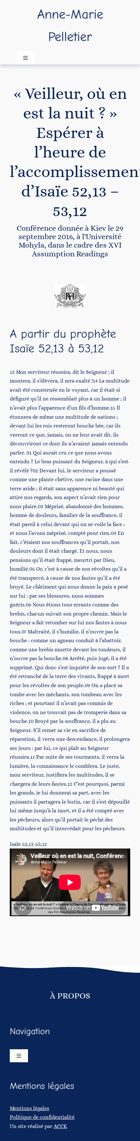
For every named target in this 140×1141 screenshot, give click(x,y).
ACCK (60, 1126)
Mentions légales (29, 1108)
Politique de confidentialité (42, 1117)
